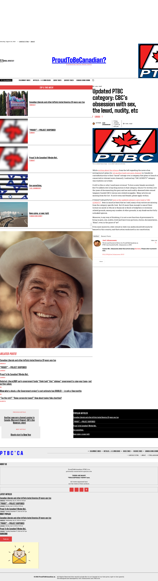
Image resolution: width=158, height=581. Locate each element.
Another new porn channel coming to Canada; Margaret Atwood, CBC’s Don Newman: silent (19, 420)
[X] (142, 123)
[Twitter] (156, 242)
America (32, 105)
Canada (32, 132)
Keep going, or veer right (39, 213)
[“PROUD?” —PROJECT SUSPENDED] (14, 131)
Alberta (3, 401)
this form (138, 249)
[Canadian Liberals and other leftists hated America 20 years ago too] (14, 103)
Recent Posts (106, 236)
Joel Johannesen (35, 188)
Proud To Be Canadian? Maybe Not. (43, 157)
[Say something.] (14, 186)
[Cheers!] (86, 490)
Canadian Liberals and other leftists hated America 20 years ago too (57, 102)
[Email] (148, 123)
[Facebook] (135, 123)
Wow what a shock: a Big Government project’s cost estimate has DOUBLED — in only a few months (41, 391)
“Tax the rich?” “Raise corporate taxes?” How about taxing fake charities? (31, 398)
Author (96, 236)
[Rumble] (77, 490)
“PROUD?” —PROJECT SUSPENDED (42, 130)
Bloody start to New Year (21, 434)
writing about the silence (108, 170)
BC (1, 387)
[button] (93, 80)
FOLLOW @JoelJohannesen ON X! (113, 254)
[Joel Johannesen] (94, 124)
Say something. (35, 185)
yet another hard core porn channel (127, 173)
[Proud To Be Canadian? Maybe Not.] (14, 158)
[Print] (155, 123)
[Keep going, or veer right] (14, 214)
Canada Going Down (36, 216)
